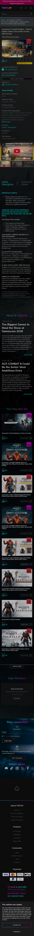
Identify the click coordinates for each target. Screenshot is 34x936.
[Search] (31, 13)
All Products (17, 831)
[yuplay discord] (6, 768)
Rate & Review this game (10, 37)
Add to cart (21, 60)
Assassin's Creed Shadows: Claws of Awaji (16, 433)
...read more (27, 355)
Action (18, 20)
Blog (17, 853)
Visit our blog (17, 758)
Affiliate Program (17, 856)
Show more (6, 122)
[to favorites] (27, 60)
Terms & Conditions (15, 736)
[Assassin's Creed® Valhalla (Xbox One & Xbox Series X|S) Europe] (17, 638)
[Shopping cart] (25, 8)
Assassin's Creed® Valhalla (11, 619)
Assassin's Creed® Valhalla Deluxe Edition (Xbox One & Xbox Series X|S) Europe (16, 589)
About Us (17, 810)
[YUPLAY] (7, 8)
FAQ (17, 859)
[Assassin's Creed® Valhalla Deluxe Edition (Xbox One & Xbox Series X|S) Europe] (17, 578)
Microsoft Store (11, 69)
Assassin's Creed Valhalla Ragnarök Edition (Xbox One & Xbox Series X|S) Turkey (16, 558)
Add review (17, 698)
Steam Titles (17, 841)
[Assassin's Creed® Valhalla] (17, 608)
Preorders (17, 838)
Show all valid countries (17, 78)
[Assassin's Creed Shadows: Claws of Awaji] (17, 422)
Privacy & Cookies (17, 817)
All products (11, 20)
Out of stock (24, 438)
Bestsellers (17, 835)
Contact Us (17, 862)
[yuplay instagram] (17, 768)
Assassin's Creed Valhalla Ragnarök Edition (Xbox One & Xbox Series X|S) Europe (16, 495)
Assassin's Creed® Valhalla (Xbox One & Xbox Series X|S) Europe (15, 649)
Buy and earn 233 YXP (24, 63)
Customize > (17, 932)
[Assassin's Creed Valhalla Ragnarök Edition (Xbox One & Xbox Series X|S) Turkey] (17, 547)
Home (3, 20)
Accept (13, 736)
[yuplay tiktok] (11, 768)
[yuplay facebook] (27, 768)
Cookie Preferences (17, 820)
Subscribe (8, 741)
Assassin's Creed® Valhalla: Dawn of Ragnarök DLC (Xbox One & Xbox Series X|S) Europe (17, 464)
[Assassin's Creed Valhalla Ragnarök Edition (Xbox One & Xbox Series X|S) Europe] (17, 484)
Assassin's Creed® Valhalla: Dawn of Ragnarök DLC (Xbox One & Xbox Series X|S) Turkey (17, 527)
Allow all (17, 925)
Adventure (12, 127)
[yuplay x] (22, 768)
